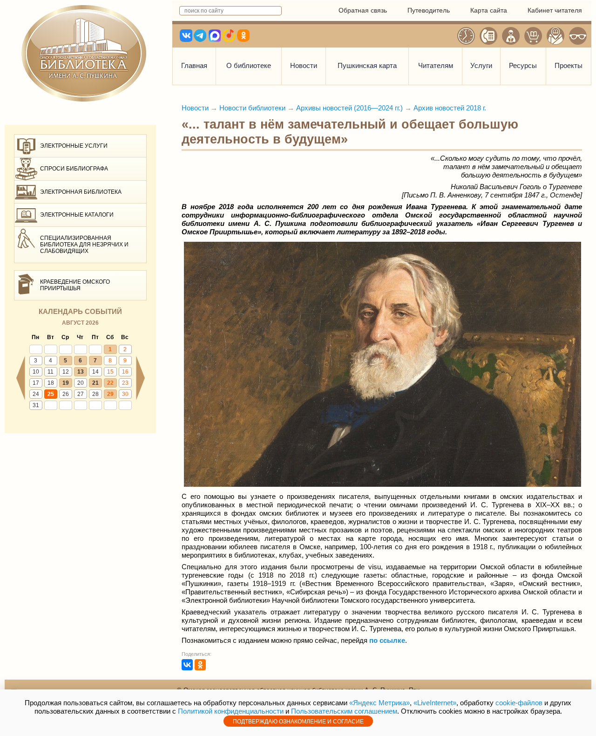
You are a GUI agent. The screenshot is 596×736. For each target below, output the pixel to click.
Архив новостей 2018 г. (449, 108)
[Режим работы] (466, 36)
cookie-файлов (518, 703)
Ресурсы (523, 65)
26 (65, 394)
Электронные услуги (74, 146)
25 (50, 394)
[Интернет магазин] (533, 36)
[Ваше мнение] (511, 36)
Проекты (568, 65)
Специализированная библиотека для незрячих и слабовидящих (84, 245)
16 (125, 371)
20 (80, 383)
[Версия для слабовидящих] (578, 36)
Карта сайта (488, 10)
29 (110, 394)
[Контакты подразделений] (488, 36)
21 (95, 383)
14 (95, 371)
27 (80, 394)
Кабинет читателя (555, 10)
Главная (194, 65)
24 (36, 394)
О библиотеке (248, 65)
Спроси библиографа (74, 168)
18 (50, 383)
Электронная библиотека (81, 192)
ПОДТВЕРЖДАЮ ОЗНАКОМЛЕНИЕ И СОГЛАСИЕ (298, 721)
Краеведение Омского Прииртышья (75, 285)
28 (95, 394)
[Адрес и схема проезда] (555, 36)
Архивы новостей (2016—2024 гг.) (349, 108)
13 (80, 371)
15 (110, 371)
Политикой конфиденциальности (231, 711)
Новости (303, 65)
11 (50, 371)
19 (65, 383)
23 (125, 383)
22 (110, 383)
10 (36, 371)
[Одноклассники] (200, 664)
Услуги (481, 65)
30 (125, 394)
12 (65, 371)
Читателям (435, 65)
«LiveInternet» (434, 703)
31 (36, 405)
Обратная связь (363, 10)
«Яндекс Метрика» (379, 703)
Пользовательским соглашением (344, 711)
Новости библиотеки (252, 108)
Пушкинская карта (367, 65)
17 (36, 383)
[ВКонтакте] (187, 664)
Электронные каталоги (77, 214)
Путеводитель (428, 10)
